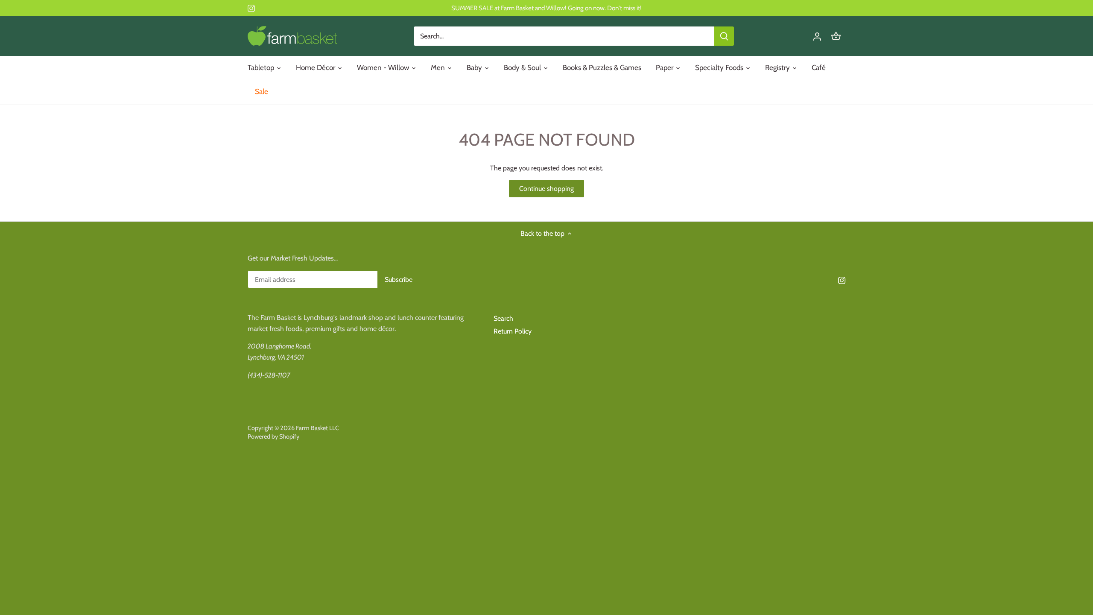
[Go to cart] (836, 36)
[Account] (817, 36)
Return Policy (513, 331)
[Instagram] (251, 8)
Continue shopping (546, 188)
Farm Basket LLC (317, 428)
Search (503, 318)
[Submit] (724, 36)
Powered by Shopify (273, 436)
